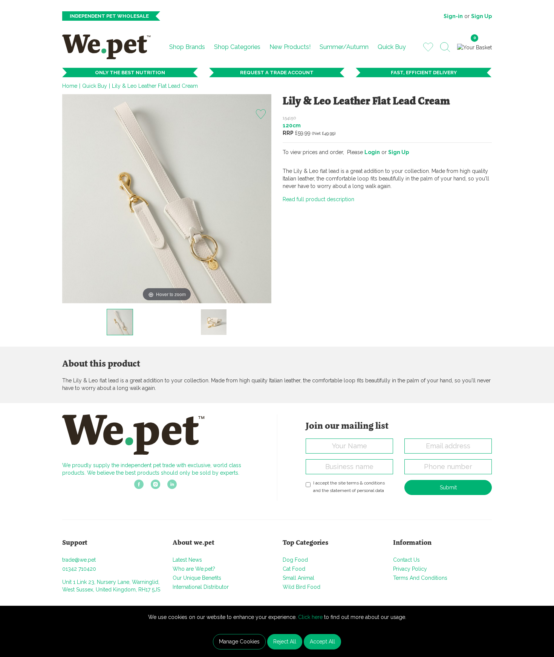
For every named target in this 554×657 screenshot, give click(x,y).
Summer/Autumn (344, 46)
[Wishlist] (428, 47)
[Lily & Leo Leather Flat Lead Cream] (120, 322)
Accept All (322, 642)
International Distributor (201, 587)
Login (372, 152)
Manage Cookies (239, 642)
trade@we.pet (79, 560)
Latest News (187, 560)
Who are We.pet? (194, 569)
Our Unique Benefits (197, 578)
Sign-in (453, 16)
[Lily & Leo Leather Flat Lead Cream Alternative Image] (213, 322)
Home (69, 86)
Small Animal (298, 578)
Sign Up (481, 16)
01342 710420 (79, 569)
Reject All (284, 642)
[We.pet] (109, 47)
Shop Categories (237, 46)
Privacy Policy (410, 569)
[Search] (445, 47)
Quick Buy (392, 46)
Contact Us (406, 560)
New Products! (290, 46)
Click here (310, 617)
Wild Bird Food (301, 587)
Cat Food (294, 569)
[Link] (139, 487)
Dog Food (295, 560)
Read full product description (318, 199)
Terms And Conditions (420, 578)
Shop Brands (187, 46)
